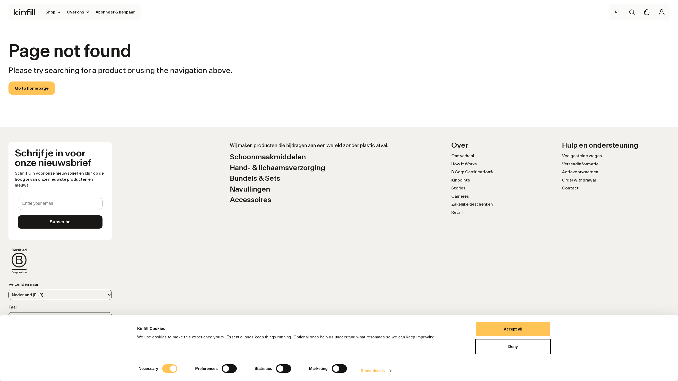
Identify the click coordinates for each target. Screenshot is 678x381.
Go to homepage (32, 88)
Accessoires (250, 199)
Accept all (513, 329)
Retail (457, 212)
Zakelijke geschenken (472, 204)
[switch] (229, 368)
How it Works (464, 163)
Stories (458, 187)
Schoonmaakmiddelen (268, 156)
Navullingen (250, 189)
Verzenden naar (23, 284)
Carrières (460, 196)
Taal (12, 307)
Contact (570, 187)
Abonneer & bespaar (115, 12)
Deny (513, 346)
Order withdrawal (579, 180)
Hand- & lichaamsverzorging (277, 167)
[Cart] (646, 12)
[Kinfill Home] (24, 12)
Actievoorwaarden (580, 171)
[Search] (632, 12)
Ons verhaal (462, 155)
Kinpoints (460, 180)
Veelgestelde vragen (582, 155)
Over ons (75, 12)
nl (617, 12)
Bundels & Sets (255, 178)
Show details (373, 370)
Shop (50, 12)
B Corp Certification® (472, 171)
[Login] (661, 12)
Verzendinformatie (580, 163)
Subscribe (60, 222)
